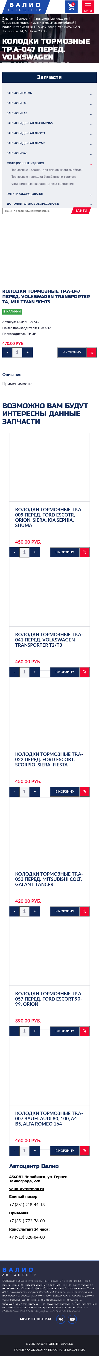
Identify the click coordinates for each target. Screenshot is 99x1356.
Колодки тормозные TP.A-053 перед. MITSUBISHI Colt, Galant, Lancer (49, 879)
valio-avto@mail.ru (26, 1189)
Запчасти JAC (17, 103)
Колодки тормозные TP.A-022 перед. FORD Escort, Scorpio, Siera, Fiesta (49, 759)
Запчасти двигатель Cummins (30, 123)
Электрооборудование (25, 194)
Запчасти (23, 18)
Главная (8, 18)
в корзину (72, 352)
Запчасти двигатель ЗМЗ (26, 133)
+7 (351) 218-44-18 (27, 1205)
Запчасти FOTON (19, 93)
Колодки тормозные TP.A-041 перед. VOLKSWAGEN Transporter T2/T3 (49, 640)
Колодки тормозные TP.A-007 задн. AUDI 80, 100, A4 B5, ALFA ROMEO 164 (49, 1118)
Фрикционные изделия (51, 18)
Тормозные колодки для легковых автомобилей (38, 22)
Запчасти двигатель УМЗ (26, 143)
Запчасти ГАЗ (17, 113)
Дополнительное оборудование (33, 203)
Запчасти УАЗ (17, 153)
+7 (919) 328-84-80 (27, 1237)
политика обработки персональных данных (49, 1349)
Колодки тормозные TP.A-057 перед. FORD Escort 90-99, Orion (49, 999)
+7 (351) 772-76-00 (27, 1221)
